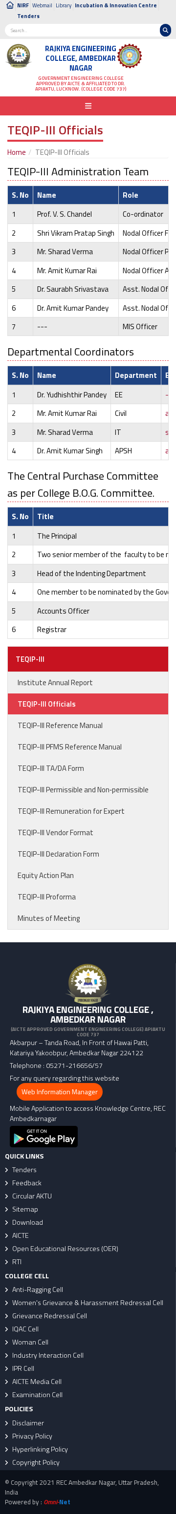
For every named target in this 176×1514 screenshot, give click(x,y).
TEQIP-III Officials (47, 704)
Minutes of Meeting (49, 918)
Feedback (26, 1183)
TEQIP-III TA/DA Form (51, 768)
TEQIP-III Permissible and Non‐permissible (83, 789)
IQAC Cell (25, 1329)
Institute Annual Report (55, 682)
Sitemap (24, 1209)
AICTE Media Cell (36, 1381)
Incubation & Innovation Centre (116, 5)
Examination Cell (37, 1394)
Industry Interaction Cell (47, 1355)
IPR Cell (22, 1368)
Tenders (28, 16)
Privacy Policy (31, 1436)
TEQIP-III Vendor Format (55, 832)
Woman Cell (29, 1342)
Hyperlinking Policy (39, 1449)
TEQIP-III (30, 659)
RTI (16, 1261)
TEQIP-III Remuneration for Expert (71, 811)
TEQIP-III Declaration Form (58, 854)
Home (16, 152)
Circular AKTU (31, 1196)
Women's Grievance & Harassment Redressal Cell (87, 1302)
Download (27, 1222)
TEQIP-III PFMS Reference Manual (70, 746)
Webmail (42, 5)
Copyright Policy (35, 1462)
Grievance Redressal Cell (49, 1315)
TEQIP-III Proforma (47, 896)
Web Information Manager (60, 1091)
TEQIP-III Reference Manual (60, 725)
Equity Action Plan (46, 875)
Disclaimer (27, 1423)
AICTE (20, 1235)
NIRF (23, 5)
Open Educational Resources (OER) (64, 1248)
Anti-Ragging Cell (37, 1289)
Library (63, 5)
